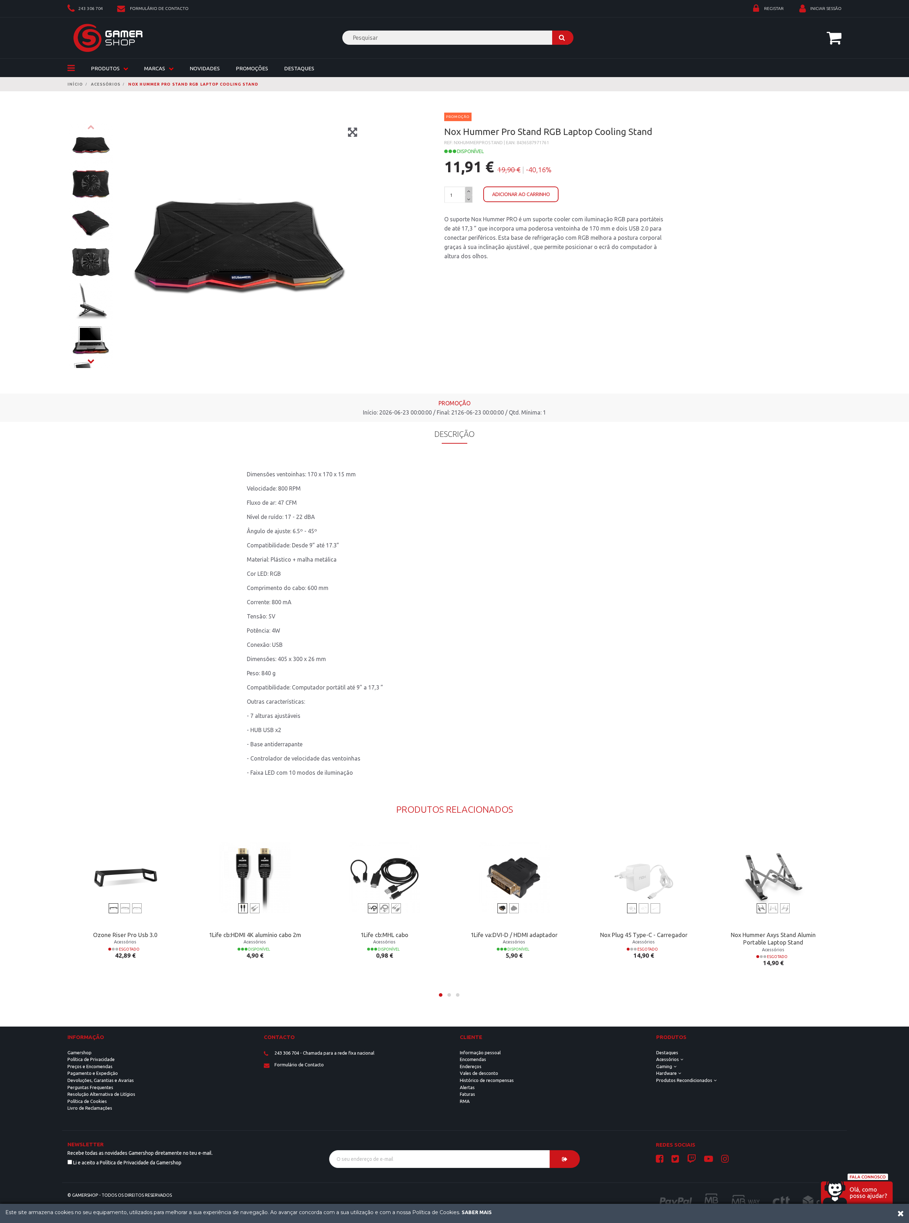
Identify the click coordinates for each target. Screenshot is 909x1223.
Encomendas (473, 1059)
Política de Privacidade (91, 1059)
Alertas (467, 1087)
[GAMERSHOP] (107, 37)
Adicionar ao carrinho (521, 194)
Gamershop (79, 1052)
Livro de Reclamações (89, 1107)
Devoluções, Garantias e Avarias (100, 1080)
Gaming (664, 1066)
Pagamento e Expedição (92, 1073)
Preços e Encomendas (90, 1066)
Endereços (470, 1066)
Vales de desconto (479, 1073)
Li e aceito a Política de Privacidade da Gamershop (127, 1162)
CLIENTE (471, 1037)
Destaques (299, 68)
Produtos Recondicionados (684, 1080)
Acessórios (667, 1059)
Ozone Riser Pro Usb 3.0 (125, 935)
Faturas (467, 1094)
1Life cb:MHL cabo (384, 935)
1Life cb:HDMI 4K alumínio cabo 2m (255, 935)
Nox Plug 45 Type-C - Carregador (643, 935)
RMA (465, 1101)
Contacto (279, 1037)
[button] (440, 995)
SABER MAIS (477, 1212)
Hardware (666, 1073)
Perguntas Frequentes (90, 1087)
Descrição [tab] (454, 433)
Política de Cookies (87, 1101)
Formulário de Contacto (299, 1064)
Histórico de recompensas (487, 1080)
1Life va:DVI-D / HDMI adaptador (513, 935)
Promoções (252, 68)
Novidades (205, 68)
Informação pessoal (480, 1052)
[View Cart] (834, 37)
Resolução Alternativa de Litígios (101, 1094)
